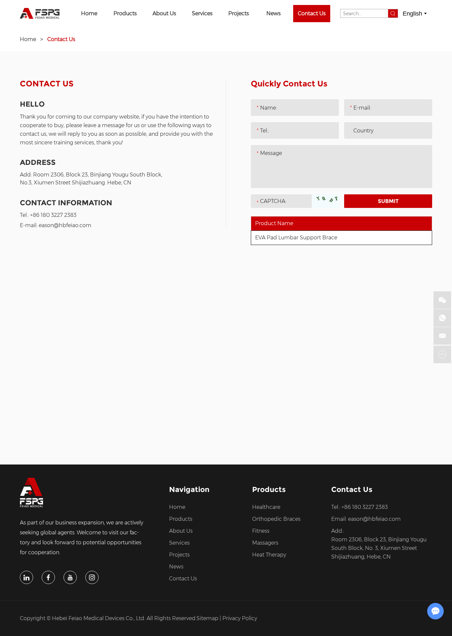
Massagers (265, 543)
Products (125, 13)
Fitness (260, 531)
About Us (164, 13)
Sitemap (207, 618)
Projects (238, 13)
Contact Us (312, 13)
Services (202, 13)
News (273, 13)
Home (89, 13)
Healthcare (266, 507)
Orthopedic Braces (276, 519)
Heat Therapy (269, 555)
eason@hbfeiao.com (65, 225)
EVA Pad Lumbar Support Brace (296, 237)
